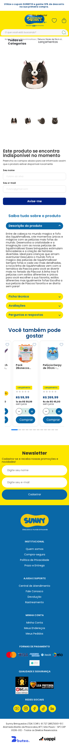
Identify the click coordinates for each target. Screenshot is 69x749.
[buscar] (64, 32)
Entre (35, 19)
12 (56, 429)
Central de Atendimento (34, 586)
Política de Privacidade (34, 560)
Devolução (34, 597)
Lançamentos (48, 42)
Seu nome (9, 170)
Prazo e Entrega (34, 565)
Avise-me (34, 201)
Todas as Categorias (17, 42)
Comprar (26, 420)
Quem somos (34, 549)
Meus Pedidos (34, 633)
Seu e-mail (9, 182)
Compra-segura (34, 554)
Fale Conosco (34, 591)
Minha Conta (34, 622)
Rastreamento (34, 602)
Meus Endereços (34, 628)
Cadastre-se (39, 24)
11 (52, 429)
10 (49, 429)
